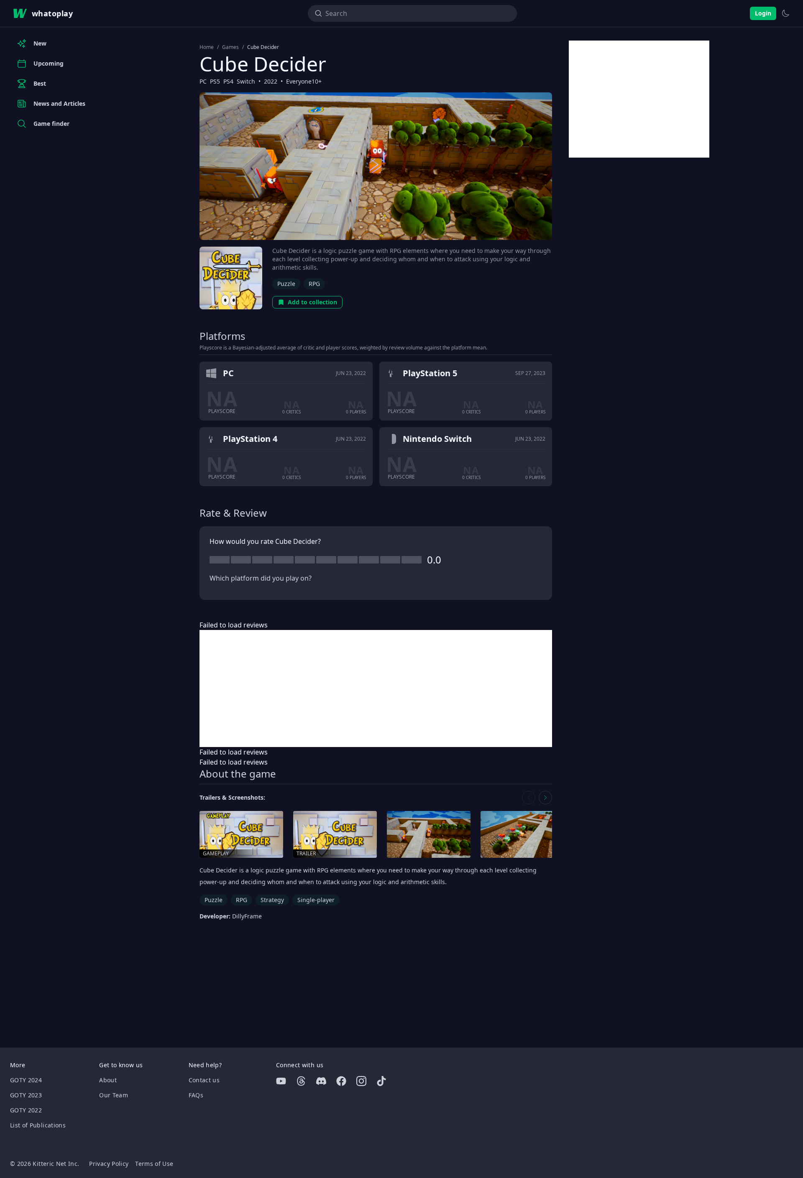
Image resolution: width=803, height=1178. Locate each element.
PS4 (228, 81)
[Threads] (301, 1081)
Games (230, 47)
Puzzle (286, 284)
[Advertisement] (375, 688)
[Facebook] (341, 1081)
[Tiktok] (381, 1081)
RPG (314, 284)
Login (763, 13)
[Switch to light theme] (785, 13)
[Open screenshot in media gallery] (429, 834)
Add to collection (312, 302)
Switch (246, 81)
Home (206, 47)
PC (203, 81)
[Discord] (321, 1081)
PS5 (215, 81)
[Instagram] (361, 1081)
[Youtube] (281, 1081)
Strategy (272, 900)
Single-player (316, 900)
